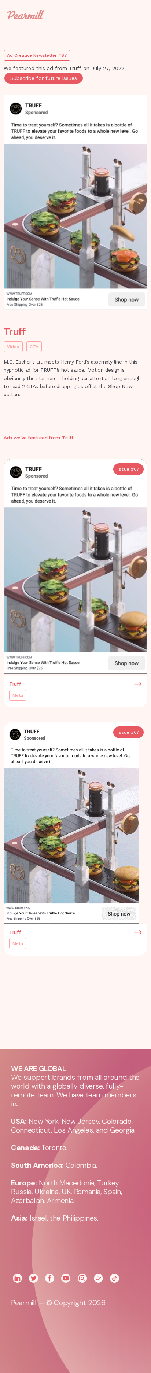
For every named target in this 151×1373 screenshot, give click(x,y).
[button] (133, 15)
